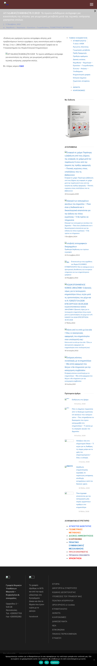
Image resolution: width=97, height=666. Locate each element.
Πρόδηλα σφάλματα (80, 56)
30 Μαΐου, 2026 (84, 488)
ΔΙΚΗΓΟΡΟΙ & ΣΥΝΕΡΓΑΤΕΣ (64, 588)
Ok (41, 662)
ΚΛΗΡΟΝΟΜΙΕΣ (79, 90)
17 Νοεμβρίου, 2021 (13, 24)
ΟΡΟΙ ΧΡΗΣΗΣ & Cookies (63, 604)
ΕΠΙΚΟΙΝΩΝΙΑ (58, 629)
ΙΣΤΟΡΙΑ (56, 584)
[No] (94, 660)
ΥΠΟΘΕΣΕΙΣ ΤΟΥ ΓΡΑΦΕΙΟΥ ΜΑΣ (67, 596)
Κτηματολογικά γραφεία (81, 74)
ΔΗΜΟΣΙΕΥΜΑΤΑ (59, 621)
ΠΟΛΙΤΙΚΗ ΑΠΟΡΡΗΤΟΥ (63, 600)
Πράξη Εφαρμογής (80, 53)
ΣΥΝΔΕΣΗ (56, 638)
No (47, 662)
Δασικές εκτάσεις (79, 59)
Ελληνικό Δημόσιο (79, 78)
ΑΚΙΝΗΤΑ (76, 87)
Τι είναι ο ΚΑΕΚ (78, 43)
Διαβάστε (54, 662)
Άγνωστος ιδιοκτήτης (81, 47)
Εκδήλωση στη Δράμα (80, 399)
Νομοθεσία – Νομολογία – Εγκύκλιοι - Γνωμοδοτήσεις (27, 27)
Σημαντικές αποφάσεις (81, 81)
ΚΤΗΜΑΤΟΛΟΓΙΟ (79, 41)
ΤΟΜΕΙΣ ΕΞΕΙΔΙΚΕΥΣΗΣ (78, 38)
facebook (33, 616)
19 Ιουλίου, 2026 (80, 404)
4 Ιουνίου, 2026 (84, 462)
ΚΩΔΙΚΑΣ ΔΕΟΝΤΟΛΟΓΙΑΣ (64, 592)
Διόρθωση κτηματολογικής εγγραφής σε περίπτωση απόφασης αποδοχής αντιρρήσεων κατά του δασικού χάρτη (84, 475)
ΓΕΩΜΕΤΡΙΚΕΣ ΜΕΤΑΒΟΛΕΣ (61, 27)
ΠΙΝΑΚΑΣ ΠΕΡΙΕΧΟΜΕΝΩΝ (64, 634)
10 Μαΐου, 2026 (84, 511)
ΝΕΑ (54, 625)
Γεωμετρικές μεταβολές (81, 50)
